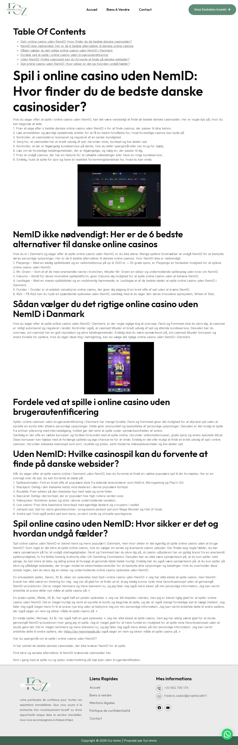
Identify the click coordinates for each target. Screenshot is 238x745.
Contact (145, 9)
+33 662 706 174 (176, 688)
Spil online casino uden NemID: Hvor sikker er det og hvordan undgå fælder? (75, 64)
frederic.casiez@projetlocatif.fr (185, 696)
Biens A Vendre (118, 9)
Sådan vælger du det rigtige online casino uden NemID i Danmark (66, 50)
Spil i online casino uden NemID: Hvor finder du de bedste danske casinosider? (76, 41)
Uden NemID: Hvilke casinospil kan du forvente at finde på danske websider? (75, 59)
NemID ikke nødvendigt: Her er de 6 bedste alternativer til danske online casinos (77, 46)
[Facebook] (159, 707)
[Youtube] (168, 707)
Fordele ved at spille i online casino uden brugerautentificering (64, 55)
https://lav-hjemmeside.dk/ (82, 631)
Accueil (91, 9)
